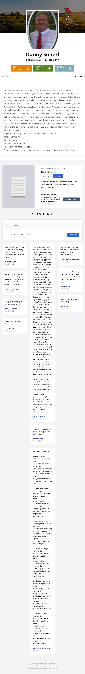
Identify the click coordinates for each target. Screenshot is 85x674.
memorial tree (33, 150)
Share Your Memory (71, 199)
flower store (70, 150)
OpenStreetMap (44, 668)
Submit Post (73, 235)
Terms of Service (48, 665)
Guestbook (78, 76)
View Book (46, 176)
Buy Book (58, 176)
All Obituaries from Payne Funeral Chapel (68, 25)
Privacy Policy (37, 665)
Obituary (5, 76)
